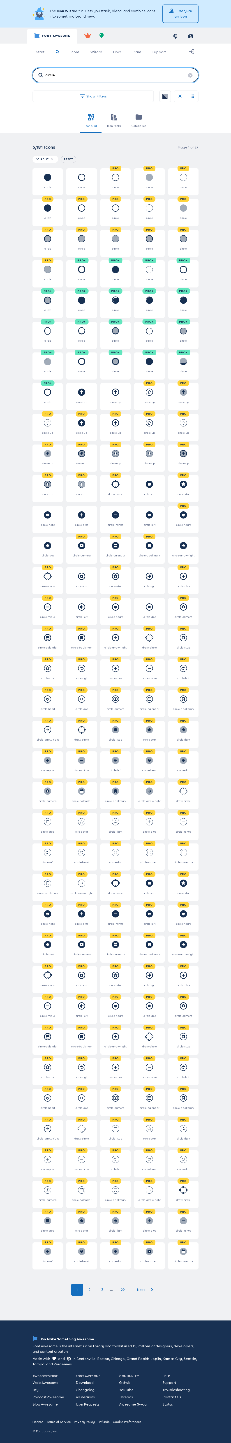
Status (167, 1404)
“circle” (42, 159)
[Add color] (165, 96)
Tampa (38, 1364)
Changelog (85, 1390)
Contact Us (171, 1397)
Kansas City (172, 1359)
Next (141, 1290)
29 (123, 1290)
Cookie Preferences (127, 1422)
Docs (117, 52)
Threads (126, 1397)
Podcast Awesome (48, 1397)
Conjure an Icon (183, 13)
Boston (103, 1359)
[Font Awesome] (52, 36)
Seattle (190, 1359)
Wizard (96, 52)
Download (85, 1383)
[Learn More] (39, 14)
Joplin (156, 1359)
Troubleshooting (176, 1390)
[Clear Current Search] (190, 75)
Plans (136, 52)
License (38, 1422)
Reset (70, 159)
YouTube (126, 1390)
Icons (75, 52)
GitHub (125, 1383)
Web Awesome (45, 1383)
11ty (35, 1390)
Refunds (104, 1422)
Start (40, 52)
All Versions (85, 1397)
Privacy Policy (84, 1422)
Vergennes (62, 1364)
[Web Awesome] (87, 36)
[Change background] (180, 96)
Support (159, 52)
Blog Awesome (45, 1404)
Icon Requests (87, 1404)
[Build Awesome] (101, 36)
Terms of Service (59, 1422)
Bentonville (85, 1359)
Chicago (118, 1359)
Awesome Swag (133, 1404)
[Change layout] (192, 96)
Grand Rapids (138, 1359)
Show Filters (96, 96)
